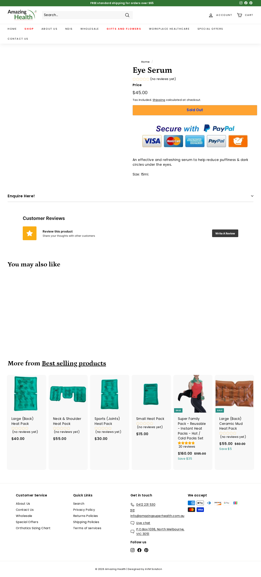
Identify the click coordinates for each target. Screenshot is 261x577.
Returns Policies (85, 516)
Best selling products (74, 363)
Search (78, 503)
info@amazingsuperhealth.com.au (157, 516)
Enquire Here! (21, 196)
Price (137, 84)
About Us (49, 29)
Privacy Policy (84, 510)
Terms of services (87, 528)
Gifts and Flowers (124, 29)
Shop (29, 29)
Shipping (159, 100)
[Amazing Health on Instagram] (132, 550)
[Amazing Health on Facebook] (139, 550)
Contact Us (18, 39)
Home (12, 29)
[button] (154, 79)
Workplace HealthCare (169, 29)
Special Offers (210, 29)
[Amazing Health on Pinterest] (146, 550)
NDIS (69, 29)
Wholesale (89, 29)
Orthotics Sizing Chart (33, 528)
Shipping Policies (86, 522)
